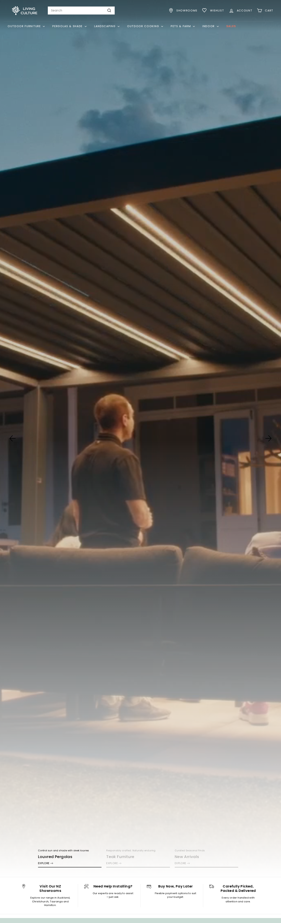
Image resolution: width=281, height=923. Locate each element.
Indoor (209, 26)
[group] (140, 438)
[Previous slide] (13, 438)
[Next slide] (268, 438)
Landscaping (105, 26)
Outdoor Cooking (143, 26)
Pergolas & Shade (68, 26)
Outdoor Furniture (25, 26)
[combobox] (81, 10)
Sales (231, 26)
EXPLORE (44, 863)
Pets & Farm (181, 26)
